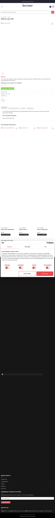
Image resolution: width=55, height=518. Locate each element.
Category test (4, 479)
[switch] (21, 268)
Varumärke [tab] (23, 108)
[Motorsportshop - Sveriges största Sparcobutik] (27, 7)
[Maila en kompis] (4, 101)
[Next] (54, 182)
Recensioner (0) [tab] (30, 108)
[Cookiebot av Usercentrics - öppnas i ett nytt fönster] (47, 243)
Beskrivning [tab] (4, 108)
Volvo (9, 17)
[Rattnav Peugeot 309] (45, 177)
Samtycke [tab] (9, 246)
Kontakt (2, 483)
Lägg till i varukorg (7, 88)
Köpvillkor (3, 486)
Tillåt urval (27, 273)
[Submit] (52, 12)
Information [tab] (27, 246)
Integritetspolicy (4, 481)
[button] (1, 6)
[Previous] (1, 182)
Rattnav (6, 93)
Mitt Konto (3, 488)
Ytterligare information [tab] (13, 108)
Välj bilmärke (4, 17)
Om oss (21, 514)
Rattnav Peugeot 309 (42, 229)
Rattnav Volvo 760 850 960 (7, 229)
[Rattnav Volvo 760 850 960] (9, 177)
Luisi (6, 95)
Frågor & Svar (32, 514)
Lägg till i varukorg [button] (6, 234)
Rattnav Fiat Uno (23, 229)
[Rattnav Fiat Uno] (27, 177)
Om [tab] (45, 246)
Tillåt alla (45, 273)
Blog (24, 514)
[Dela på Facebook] (2, 101)
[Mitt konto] (50, 7)
